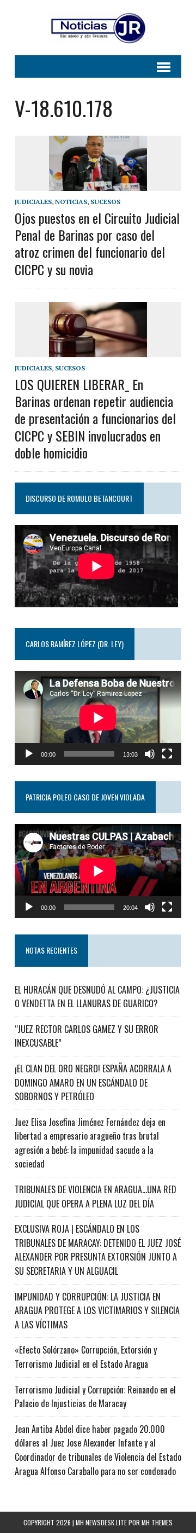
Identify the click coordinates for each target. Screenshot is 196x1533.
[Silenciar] (149, 753)
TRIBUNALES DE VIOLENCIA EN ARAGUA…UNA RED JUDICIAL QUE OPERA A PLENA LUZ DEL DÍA (95, 1196)
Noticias (71, 202)
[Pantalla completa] (167, 753)
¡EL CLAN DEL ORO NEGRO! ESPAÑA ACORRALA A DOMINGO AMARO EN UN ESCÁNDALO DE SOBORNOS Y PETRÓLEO (93, 1082)
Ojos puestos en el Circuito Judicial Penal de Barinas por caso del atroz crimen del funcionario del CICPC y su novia (97, 243)
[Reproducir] (28, 753)
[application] (98, 718)
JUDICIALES (33, 202)
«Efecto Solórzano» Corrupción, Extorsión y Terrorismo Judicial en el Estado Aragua (86, 1357)
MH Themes (157, 1522)
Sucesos (105, 202)
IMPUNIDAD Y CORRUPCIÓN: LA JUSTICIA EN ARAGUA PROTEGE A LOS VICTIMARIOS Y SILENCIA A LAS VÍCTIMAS (97, 1310)
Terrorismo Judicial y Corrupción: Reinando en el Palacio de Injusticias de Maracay (95, 1396)
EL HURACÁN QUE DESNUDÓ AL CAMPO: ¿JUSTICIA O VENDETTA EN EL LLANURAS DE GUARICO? (97, 997)
